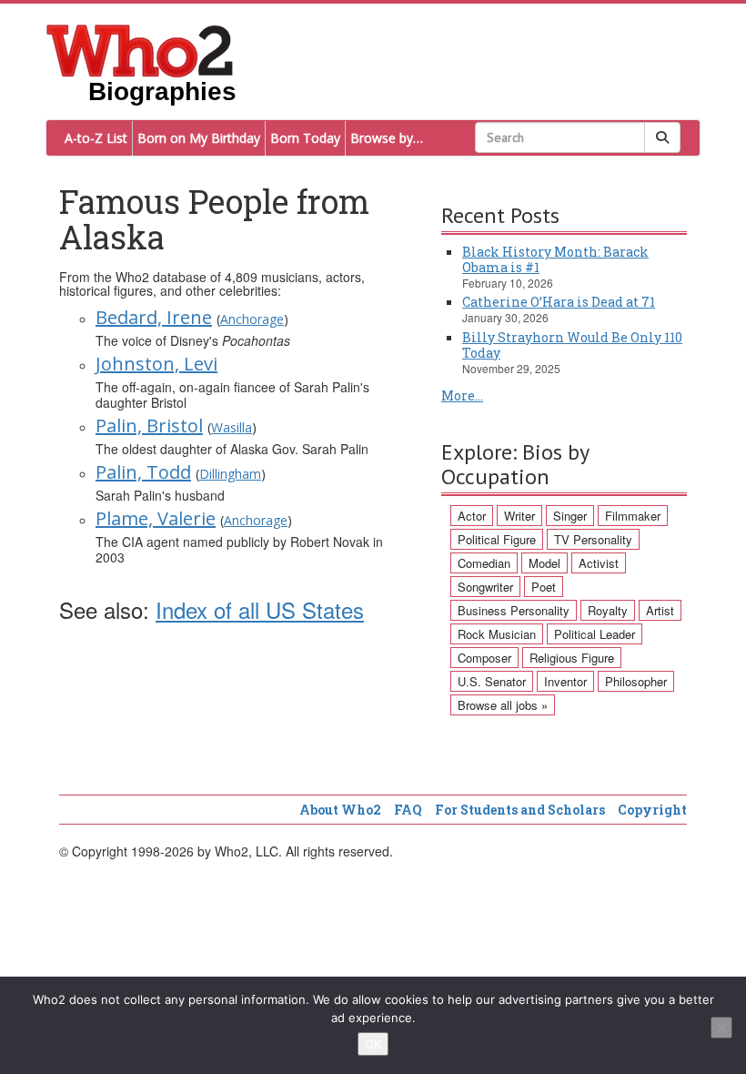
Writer (519, 515)
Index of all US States (260, 609)
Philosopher (636, 681)
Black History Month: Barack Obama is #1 (555, 259)
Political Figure (497, 539)
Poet (543, 586)
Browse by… (386, 138)
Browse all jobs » (503, 705)
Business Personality (514, 610)
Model (544, 563)
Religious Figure (571, 657)
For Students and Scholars (520, 809)
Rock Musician (497, 634)
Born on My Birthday (198, 138)
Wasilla (231, 427)
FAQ (408, 809)
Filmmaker (632, 515)
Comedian (484, 563)
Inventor (565, 681)
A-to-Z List (96, 138)
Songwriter (485, 586)
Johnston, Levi (156, 363)
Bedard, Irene (154, 317)
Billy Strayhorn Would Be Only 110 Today (572, 345)
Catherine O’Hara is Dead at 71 (558, 301)
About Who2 (340, 809)
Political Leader (594, 634)
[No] (721, 1028)
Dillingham (230, 473)
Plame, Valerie (156, 518)
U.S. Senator (492, 681)
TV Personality (593, 539)
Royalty (608, 610)
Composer (484, 657)
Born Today (305, 138)
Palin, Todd (143, 472)
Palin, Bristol (149, 425)
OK (373, 1044)
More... (462, 395)
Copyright (652, 809)
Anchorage (252, 319)
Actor (472, 515)
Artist (660, 610)
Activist (599, 563)
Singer (570, 515)
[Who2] (140, 49)
